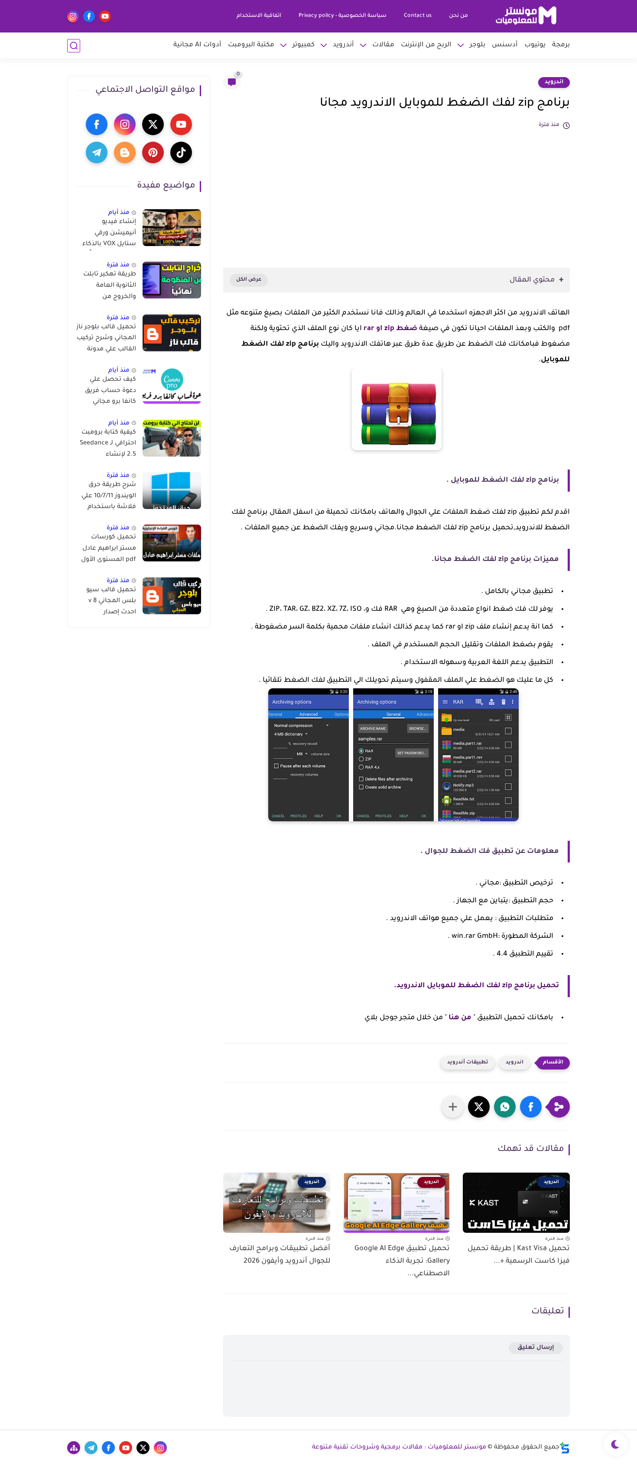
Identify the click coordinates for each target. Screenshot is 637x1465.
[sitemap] (73, 1447)
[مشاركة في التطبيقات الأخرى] (453, 1107)
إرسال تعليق (535, 1348)
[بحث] (73, 45)
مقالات (383, 45)
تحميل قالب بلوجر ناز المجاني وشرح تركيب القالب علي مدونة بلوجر (106, 340)
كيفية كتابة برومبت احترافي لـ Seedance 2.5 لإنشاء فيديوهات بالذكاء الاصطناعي (108, 445)
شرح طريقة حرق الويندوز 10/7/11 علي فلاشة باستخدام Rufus (108, 498)
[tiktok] (181, 152)
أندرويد (343, 45)
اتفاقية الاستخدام (259, 16)
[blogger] (125, 152)
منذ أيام (119, 213)
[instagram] (73, 16)
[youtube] (105, 16)
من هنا (459, 1018)
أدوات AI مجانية (197, 45)
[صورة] (172, 227)
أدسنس (505, 45)
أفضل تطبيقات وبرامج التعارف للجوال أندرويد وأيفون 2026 (279, 1255)
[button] (531, 1107)
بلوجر (477, 45)
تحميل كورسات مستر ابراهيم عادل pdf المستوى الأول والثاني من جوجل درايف (108, 550)
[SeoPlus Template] (564, 1448)
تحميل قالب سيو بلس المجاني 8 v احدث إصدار (111, 601)
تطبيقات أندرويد (467, 1063)
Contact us (418, 16)
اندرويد (554, 82)
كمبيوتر (303, 45)
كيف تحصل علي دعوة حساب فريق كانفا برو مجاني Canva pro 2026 (110, 392)
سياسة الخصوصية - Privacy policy (343, 16)
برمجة (561, 45)
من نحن (458, 16)
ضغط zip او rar (390, 329)
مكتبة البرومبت (251, 45)
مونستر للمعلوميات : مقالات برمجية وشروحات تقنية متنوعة (399, 1447)
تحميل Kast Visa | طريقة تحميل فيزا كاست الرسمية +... (519, 1255)
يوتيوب (535, 45)
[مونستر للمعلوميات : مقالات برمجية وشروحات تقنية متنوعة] (526, 16)
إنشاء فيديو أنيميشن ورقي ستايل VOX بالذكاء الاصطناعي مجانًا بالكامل (109, 235)
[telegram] (96, 152)
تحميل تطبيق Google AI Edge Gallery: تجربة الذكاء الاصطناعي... (402, 1261)
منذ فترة (118, 265)
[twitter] (153, 124)
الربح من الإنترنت (426, 45)
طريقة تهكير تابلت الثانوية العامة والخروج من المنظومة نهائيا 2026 (109, 287)
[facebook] (89, 16)
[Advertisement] (396, 194)
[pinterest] (153, 152)
